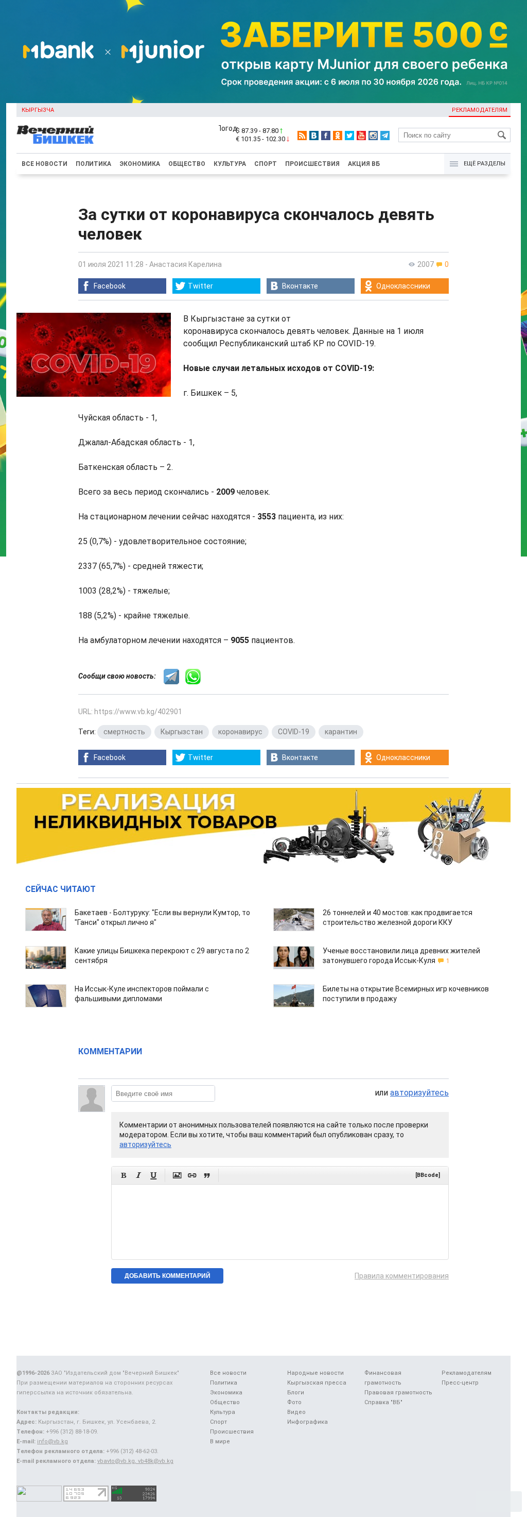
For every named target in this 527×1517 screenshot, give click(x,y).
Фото (294, 1402)
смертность (124, 732)
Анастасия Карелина (185, 264)
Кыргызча (38, 110)
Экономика (139, 163)
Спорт (265, 163)
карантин (341, 732)
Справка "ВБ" (383, 1402)
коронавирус (240, 732)
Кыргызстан (182, 732)
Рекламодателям (479, 110)
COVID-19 (293, 732)
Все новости (44, 163)
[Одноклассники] (337, 135)
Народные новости (315, 1373)
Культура (230, 163)
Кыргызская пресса (316, 1382)
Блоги (295, 1392)
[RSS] (302, 135)
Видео (296, 1412)
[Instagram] (373, 135)
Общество (186, 163)
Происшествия (312, 163)
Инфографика (307, 1422)
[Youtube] (361, 135)
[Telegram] (385, 135)
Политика (93, 163)
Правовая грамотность (398, 1392)
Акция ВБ (364, 163)
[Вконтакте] (314, 135)
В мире (220, 1441)
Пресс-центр (460, 1382)
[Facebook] (325, 135)
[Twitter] (349, 135)
